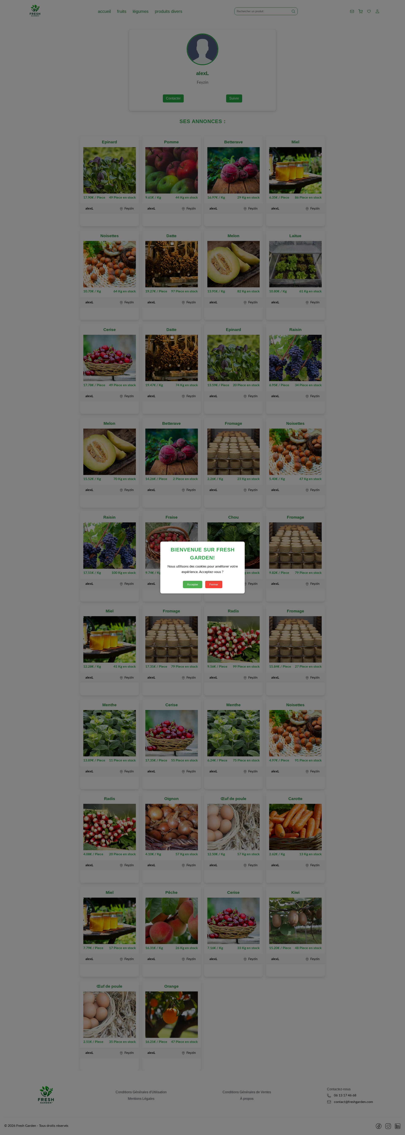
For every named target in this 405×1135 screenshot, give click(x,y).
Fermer (213, 584)
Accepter (192, 584)
